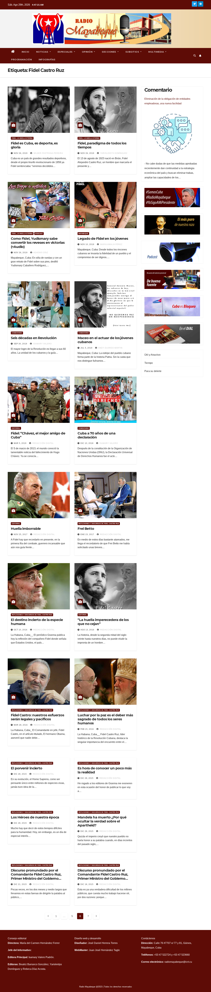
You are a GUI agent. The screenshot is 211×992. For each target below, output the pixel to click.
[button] (194, 55)
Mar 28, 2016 (21, 725)
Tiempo (148, 363)
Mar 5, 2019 (20, 443)
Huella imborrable (26, 529)
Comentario (17, 333)
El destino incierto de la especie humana (37, 622)
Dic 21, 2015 (20, 884)
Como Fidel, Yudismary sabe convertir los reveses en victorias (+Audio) (38, 243)
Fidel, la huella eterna (22, 138)
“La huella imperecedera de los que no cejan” (103, 622)
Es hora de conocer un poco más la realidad (105, 770)
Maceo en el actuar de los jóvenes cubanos (105, 340)
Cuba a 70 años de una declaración (96, 435)
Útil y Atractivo (152, 354)
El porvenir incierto (26, 768)
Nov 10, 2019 (87, 244)
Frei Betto (86, 529)
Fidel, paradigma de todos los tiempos (102, 145)
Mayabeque (83, 233)
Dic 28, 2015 (20, 774)
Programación (21, 59)
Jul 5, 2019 (86, 348)
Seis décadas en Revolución (33, 338)
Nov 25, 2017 (20, 534)
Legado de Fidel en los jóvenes (103, 239)
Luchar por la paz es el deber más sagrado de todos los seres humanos (105, 719)
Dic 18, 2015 (86, 884)
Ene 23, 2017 (87, 534)
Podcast (39, 233)
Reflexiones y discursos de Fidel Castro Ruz (98, 523)
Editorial (16, 428)
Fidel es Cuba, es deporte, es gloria (34, 145)
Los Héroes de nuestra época (35, 817)
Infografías (47, 59)
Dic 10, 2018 (86, 443)
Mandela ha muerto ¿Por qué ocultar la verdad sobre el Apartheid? (102, 821)
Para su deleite (152, 371)
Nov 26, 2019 (20, 153)
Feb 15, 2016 (87, 729)
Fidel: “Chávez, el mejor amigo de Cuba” (38, 435)
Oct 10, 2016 (20, 630)
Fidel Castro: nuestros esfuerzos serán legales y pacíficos (37, 717)
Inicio (25, 51)
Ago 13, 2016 (87, 630)
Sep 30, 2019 (20, 344)
